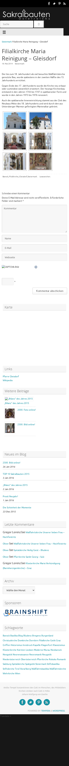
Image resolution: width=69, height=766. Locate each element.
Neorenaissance (21, 654)
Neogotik (7, 654)
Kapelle (37, 645)
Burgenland (47, 635)
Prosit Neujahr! (10, 496)
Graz (58, 640)
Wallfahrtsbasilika (40, 668)
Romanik (61, 659)
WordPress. (59, 710)
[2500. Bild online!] (10, 432)
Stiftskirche (8, 668)
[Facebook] (49, 3)
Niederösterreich (11, 659)
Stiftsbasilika (53, 664)
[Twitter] (54, 3)
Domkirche (23, 640)
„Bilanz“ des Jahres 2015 (16, 403)
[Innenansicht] (15, 141)
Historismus (16, 645)
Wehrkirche (9, 673)
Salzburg (7, 664)
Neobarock (56, 649)
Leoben (29, 649)
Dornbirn (33, 640)
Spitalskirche (18, 664)
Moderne (38, 649)
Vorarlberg (25, 668)
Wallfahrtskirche (57, 668)
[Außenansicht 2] (40, 120)
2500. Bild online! (26, 424)
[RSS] (64, 3)
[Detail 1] (15, 161)
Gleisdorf (23, 176)
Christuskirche (10, 640)
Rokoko (52, 659)
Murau (47, 649)
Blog (20, 635)
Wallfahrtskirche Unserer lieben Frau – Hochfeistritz (40, 543)
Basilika (14, 635)
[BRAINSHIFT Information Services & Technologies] (26, 616)
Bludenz (27, 635)
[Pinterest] (59, 3)
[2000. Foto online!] (10, 418)
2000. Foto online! (26, 409)
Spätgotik (30, 664)
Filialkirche (13, 176)
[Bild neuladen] (36, 266)
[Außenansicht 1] (15, 120)
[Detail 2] (40, 161)
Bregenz (36, 635)
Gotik (53, 640)
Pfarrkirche (42, 659)
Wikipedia (8, 380)
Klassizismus (59, 645)
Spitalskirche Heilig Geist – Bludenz (31, 550)
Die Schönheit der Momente (17, 507)
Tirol (17, 668)
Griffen (6, 645)
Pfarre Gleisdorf (11, 376)
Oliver (6, 543)
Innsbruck (28, 645)
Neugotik (47, 654)
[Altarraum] (40, 141)
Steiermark (7, 42)
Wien (17, 673)
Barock (5, 176)
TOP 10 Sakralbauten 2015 (16, 474)
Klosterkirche (9, 649)
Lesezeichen (45, 176)
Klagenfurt (46, 645)
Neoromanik (35, 654)
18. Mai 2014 (7, 63)
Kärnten (21, 649)
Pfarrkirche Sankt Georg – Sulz (29, 556)
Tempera (45, 710)
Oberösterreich (28, 659)
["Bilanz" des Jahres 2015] (19, 398)
